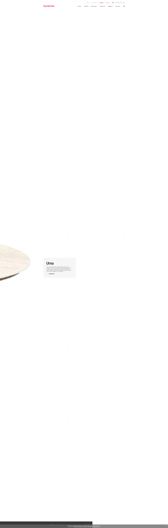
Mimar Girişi (94, 2)
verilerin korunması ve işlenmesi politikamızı (83, 526)
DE (116, 2)
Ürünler (79, 6)
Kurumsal (118, 6)
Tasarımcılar (102, 6)
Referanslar (94, 6)
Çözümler (86, 6)
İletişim (88, 2)
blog (113, 2)
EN (118, 2)
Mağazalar (110, 6)
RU (123, 2)
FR (121, 2)
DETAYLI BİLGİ (51, 273)
